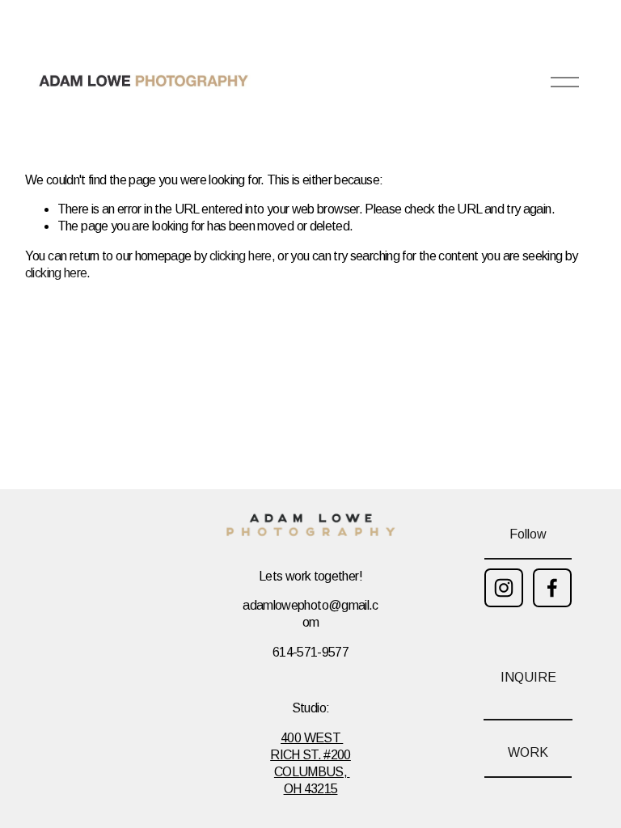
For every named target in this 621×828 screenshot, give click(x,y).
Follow (528, 534)
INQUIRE (528, 677)
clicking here (240, 256)
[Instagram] (503, 587)
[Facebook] (552, 587)
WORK (528, 752)
